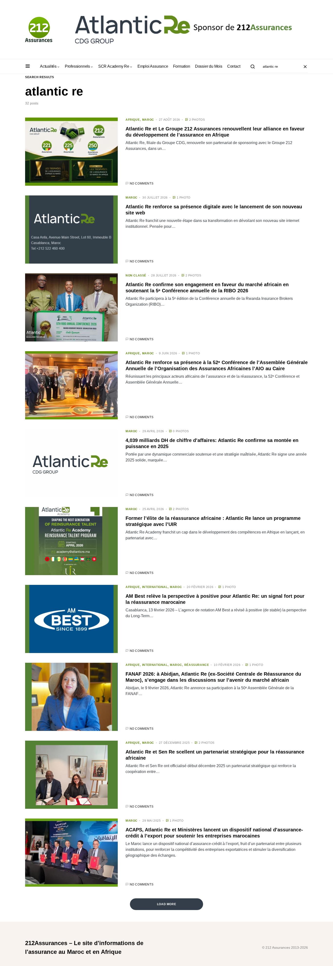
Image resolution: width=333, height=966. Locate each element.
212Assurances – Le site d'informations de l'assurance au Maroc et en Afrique (84, 947)
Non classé (136, 275)
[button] (27, 66)
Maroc (148, 119)
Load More (166, 904)
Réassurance (196, 665)
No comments (142, 183)
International (155, 587)
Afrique (133, 119)
